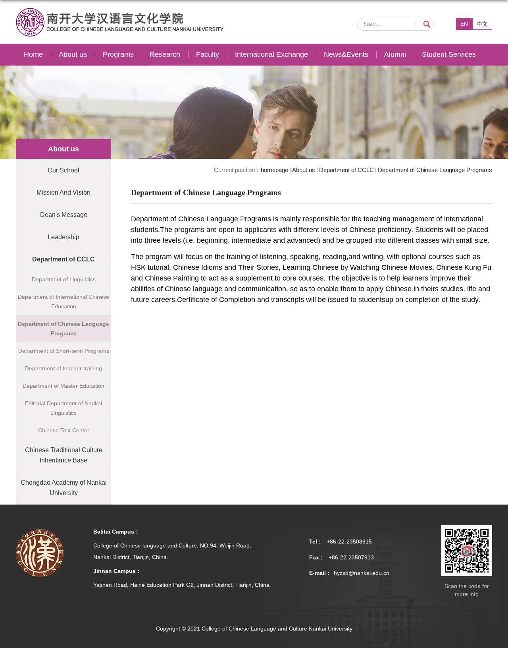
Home (33, 54)
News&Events (346, 54)
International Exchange (271, 54)
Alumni (395, 54)
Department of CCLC (346, 169)
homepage (274, 169)
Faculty (207, 54)
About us (73, 54)
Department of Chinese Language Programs (435, 169)
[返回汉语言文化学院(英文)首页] (120, 11)
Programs (118, 54)
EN (464, 24)
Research (165, 54)
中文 (482, 24)
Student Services (449, 54)
